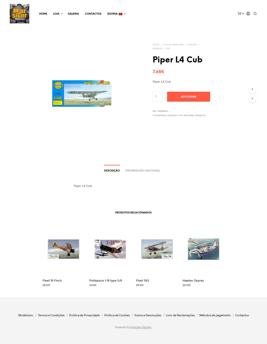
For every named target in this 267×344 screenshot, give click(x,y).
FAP (168, 49)
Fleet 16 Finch (52, 280)
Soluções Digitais (140, 327)
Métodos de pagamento (215, 315)
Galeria (73, 14)
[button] (241, 14)
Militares (189, 116)
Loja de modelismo (173, 45)
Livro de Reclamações (180, 315)
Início (156, 45)
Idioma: (113, 14)
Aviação (192, 45)
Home (43, 14)
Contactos (93, 14)
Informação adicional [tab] (143, 171)
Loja (56, 14)
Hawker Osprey (193, 280)
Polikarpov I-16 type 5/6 (105, 280)
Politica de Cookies (117, 315)
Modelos (157, 49)
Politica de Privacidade (84, 315)
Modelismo (25, 315)
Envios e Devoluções (147, 315)
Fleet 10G (142, 280)
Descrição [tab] (112, 171)
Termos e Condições (51, 315)
